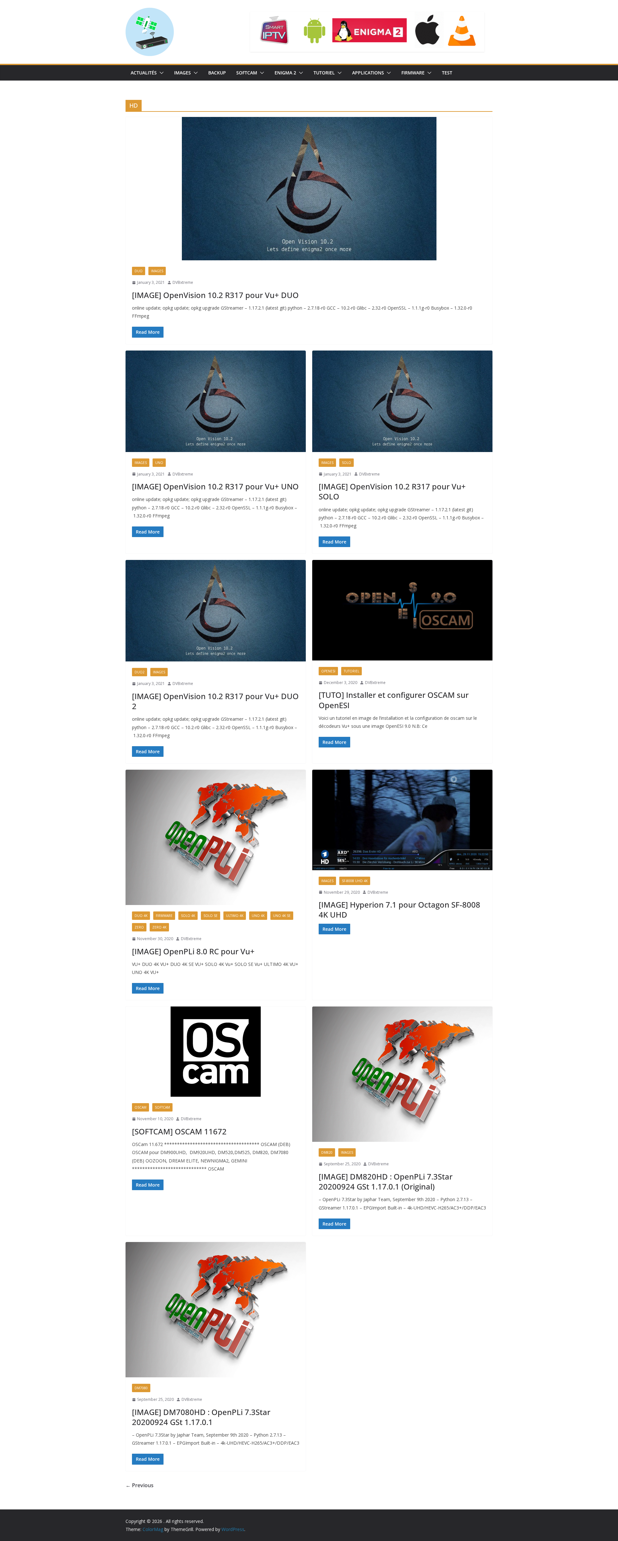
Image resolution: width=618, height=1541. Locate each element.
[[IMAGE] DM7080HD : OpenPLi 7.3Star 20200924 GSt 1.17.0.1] (216, 1309)
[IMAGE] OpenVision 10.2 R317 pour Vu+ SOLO (392, 491)
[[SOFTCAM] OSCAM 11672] (216, 1051)
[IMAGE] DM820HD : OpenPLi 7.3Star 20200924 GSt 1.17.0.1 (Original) (386, 1181)
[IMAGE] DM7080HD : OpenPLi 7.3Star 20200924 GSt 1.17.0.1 (201, 1417)
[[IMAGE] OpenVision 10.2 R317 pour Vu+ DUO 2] (216, 610)
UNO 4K (258, 915)
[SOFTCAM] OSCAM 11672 (179, 1131)
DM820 (326, 1152)
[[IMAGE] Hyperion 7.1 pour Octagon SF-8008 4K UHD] (402, 820)
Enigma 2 (285, 73)
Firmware (413, 73)
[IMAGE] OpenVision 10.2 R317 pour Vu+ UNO (215, 486)
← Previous (140, 1485)
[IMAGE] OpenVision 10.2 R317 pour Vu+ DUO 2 (215, 701)
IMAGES (182, 73)
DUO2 (140, 672)
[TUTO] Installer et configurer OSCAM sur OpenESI (394, 699)
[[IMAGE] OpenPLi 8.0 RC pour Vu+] (216, 837)
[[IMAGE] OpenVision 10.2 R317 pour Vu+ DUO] (309, 188)
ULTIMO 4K (234, 915)
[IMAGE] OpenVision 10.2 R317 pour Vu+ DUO (215, 295)
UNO (159, 462)
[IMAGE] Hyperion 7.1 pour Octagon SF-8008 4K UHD (399, 909)
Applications (368, 73)
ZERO (139, 927)
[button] (160, 72)
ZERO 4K (159, 927)
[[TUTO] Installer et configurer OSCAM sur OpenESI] (402, 610)
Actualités (144, 73)
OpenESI (328, 671)
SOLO (346, 462)
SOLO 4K (188, 915)
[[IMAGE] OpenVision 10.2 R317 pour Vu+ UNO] (216, 401)
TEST (447, 73)
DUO (139, 271)
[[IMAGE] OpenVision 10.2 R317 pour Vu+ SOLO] (402, 401)
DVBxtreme (183, 282)
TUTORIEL (324, 73)
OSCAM (140, 1107)
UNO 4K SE (282, 915)
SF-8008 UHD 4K (355, 881)
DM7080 (141, 1388)
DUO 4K (141, 915)
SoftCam (246, 73)
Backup (217, 73)
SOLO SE (210, 915)
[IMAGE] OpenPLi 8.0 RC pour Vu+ (193, 951)
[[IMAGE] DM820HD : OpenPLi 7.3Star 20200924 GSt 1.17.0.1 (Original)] (402, 1074)
